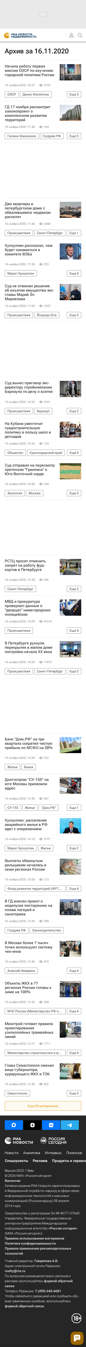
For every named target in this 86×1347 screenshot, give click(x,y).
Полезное (74, 1153)
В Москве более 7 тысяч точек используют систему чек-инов (29, 947)
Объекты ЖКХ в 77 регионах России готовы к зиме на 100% (28, 987)
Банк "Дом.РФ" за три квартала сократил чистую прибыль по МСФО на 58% (28, 743)
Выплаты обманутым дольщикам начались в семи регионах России (25, 865)
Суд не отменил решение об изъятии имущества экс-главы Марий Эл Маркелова (29, 292)
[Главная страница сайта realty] (28, 35)
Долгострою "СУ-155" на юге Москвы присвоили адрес (27, 784)
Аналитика (31, 1153)
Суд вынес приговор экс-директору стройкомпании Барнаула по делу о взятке (29, 387)
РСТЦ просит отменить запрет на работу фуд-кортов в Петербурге (25, 565)
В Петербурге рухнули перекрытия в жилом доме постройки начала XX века (29, 647)
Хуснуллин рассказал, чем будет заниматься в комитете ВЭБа (29, 249)
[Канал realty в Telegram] (70, 1125)
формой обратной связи (24, 1306)
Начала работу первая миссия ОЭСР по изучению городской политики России (29, 70)
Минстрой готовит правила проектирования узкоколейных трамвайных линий (29, 1030)
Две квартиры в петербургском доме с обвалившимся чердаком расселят (28, 210)
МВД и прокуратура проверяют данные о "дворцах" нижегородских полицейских (28, 608)
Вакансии (12, 1181)
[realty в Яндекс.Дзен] (32, 1125)
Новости (11, 1153)
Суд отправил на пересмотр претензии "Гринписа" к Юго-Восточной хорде (30, 469)
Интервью (53, 1153)
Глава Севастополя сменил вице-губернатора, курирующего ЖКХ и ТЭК (29, 1069)
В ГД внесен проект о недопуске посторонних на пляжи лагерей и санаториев (28, 907)
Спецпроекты (16, 1161)
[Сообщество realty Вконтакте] (51, 1125)
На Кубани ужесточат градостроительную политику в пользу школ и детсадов (28, 430)
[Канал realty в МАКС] (14, 1125)
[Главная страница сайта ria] (5, 35)
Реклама (40, 1161)
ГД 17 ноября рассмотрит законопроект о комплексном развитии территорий (27, 113)
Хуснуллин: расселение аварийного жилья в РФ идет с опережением (26, 824)
